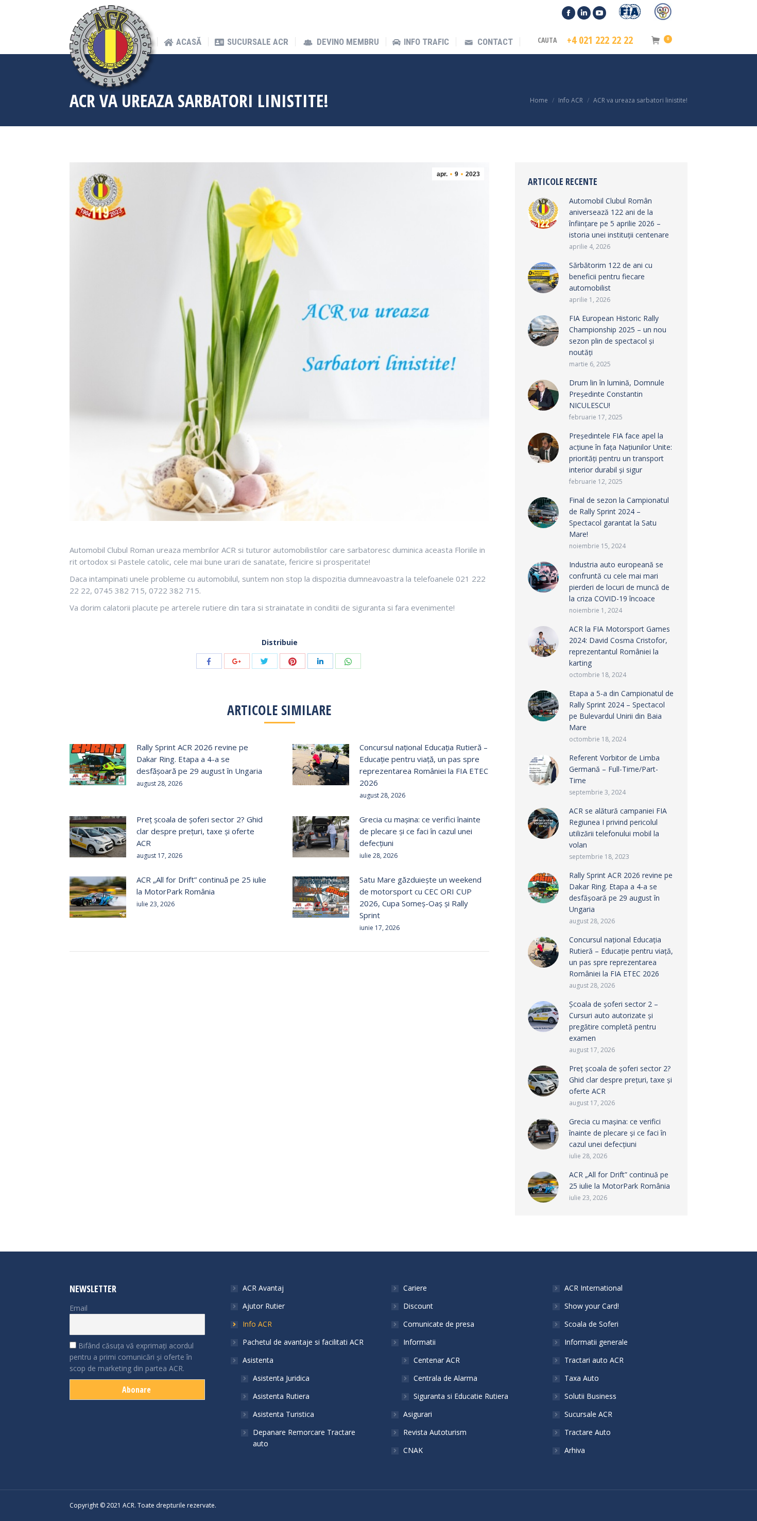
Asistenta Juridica (281, 1378)
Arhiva (574, 1450)
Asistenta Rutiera (281, 1396)
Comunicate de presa (438, 1324)
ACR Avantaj (263, 1288)
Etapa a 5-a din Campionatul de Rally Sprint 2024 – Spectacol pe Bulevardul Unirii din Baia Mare (621, 710)
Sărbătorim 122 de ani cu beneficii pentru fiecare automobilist (610, 276)
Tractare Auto (587, 1432)
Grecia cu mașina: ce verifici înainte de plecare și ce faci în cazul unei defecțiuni (419, 831)
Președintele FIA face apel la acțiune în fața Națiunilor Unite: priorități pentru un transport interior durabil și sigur (620, 453)
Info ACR (570, 100)
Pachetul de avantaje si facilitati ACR (303, 1342)
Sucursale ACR (588, 1414)
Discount (418, 1306)
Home (539, 100)
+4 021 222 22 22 (600, 40)
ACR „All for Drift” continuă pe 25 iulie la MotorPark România (201, 885)
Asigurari (417, 1414)
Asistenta (258, 1360)
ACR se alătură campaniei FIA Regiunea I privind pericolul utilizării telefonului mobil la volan (618, 828)
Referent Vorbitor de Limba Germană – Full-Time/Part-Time (614, 769)
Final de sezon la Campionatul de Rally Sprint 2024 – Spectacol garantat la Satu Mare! (619, 517)
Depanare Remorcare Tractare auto (304, 1437)
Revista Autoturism (435, 1432)
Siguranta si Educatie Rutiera (461, 1396)
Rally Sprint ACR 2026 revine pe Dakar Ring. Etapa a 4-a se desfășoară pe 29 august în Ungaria (199, 759)
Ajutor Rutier (264, 1306)
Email (79, 1308)
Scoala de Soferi (591, 1324)
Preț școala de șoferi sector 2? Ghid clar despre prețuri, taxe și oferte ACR (199, 831)
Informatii (419, 1342)
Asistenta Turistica (283, 1414)
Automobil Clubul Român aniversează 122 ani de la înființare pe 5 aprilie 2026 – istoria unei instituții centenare (619, 218)
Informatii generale (596, 1342)
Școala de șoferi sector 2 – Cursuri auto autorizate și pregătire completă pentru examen (613, 1021)
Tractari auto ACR (594, 1360)
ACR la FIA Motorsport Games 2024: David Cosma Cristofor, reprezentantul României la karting (619, 646)
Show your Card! (591, 1306)
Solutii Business (590, 1396)
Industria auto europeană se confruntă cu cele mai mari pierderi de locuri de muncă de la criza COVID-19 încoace (619, 581)
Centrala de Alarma (445, 1378)
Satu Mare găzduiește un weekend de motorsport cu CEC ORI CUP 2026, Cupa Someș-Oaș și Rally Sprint (420, 897)
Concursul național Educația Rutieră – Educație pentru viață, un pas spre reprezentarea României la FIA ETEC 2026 (423, 765)
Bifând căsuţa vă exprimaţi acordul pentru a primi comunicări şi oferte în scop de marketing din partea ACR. (132, 1357)
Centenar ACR (437, 1360)
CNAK (413, 1450)
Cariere (415, 1288)
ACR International (593, 1288)
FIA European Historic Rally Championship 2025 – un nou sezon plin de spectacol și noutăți (617, 335)
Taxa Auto (581, 1378)
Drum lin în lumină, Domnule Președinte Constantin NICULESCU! (616, 394)
